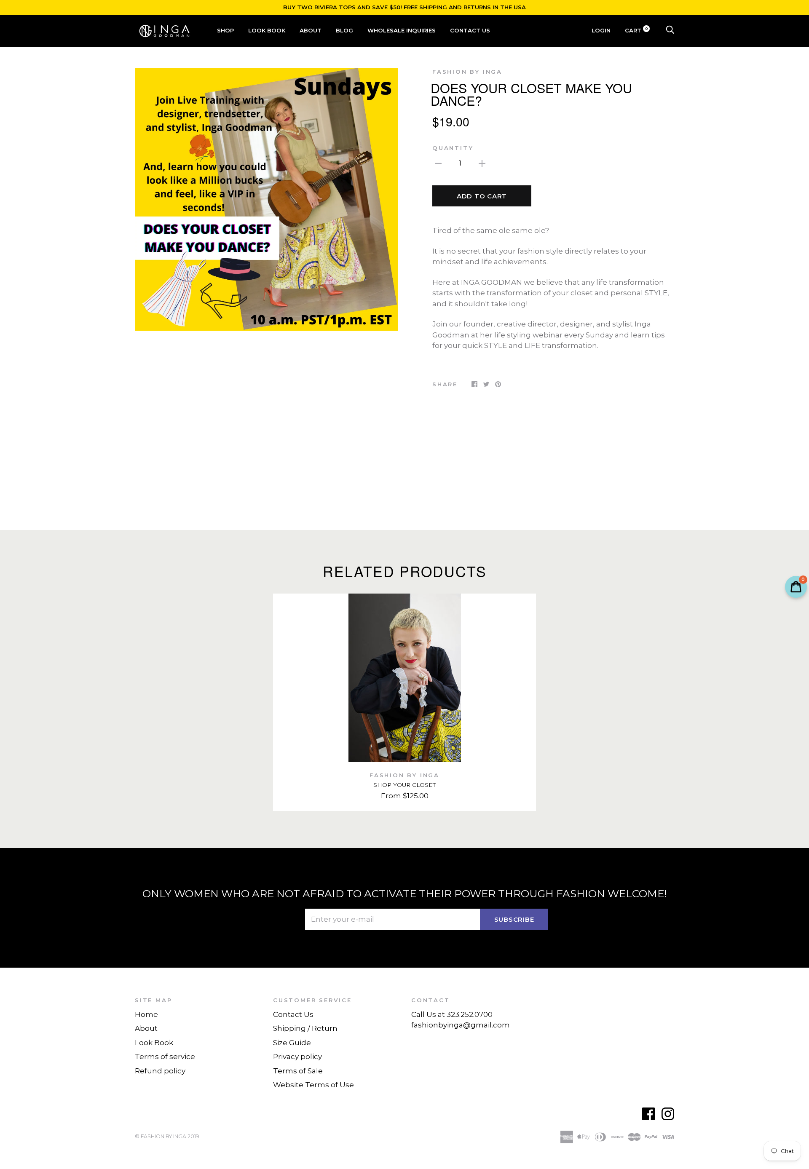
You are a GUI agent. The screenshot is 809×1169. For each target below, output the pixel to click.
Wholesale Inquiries (401, 30)
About (310, 30)
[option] (266, 199)
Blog (344, 30)
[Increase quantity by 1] (482, 163)
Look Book (266, 30)
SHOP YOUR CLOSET (404, 784)
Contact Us (470, 30)
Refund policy (160, 1071)
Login (601, 30)
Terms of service (165, 1056)
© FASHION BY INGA (160, 1136)
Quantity (452, 147)
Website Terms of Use (313, 1085)
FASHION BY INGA (467, 71)
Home (146, 1014)
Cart (636, 30)
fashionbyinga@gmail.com (460, 1025)
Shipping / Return (305, 1028)
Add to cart (482, 196)
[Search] (670, 30)
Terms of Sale (298, 1071)
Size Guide (292, 1042)
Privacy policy (297, 1056)
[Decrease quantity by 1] (438, 163)
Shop (225, 30)
